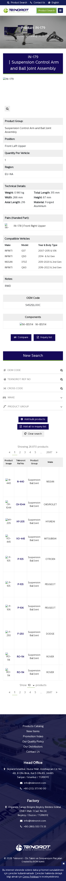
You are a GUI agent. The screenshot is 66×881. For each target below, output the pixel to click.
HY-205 (21, 522)
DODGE (50, 634)
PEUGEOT (50, 584)
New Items (33, 731)
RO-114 (20, 657)
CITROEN (50, 559)
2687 (49, 452)
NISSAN (50, 482)
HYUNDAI (50, 522)
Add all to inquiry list (34, 427)
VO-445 (20, 539)
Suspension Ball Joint (34, 482)
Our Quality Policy (33, 741)
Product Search (46, 11)
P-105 (21, 559)
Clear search (34, 434)
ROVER (50, 657)
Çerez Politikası (31, 877)
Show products (33, 685)
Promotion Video (33, 736)
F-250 (20, 634)
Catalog (33, 36)
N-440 (20, 482)
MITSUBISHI (50, 539)
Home (20, 36)
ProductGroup (34, 462)
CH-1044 (20, 504)
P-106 (21, 608)
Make (50, 462)
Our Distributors (33, 747)
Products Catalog (33, 726)
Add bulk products (34, 419)
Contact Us (33, 752)
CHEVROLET (50, 504)
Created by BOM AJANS (33, 862)
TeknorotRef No (20, 462)
